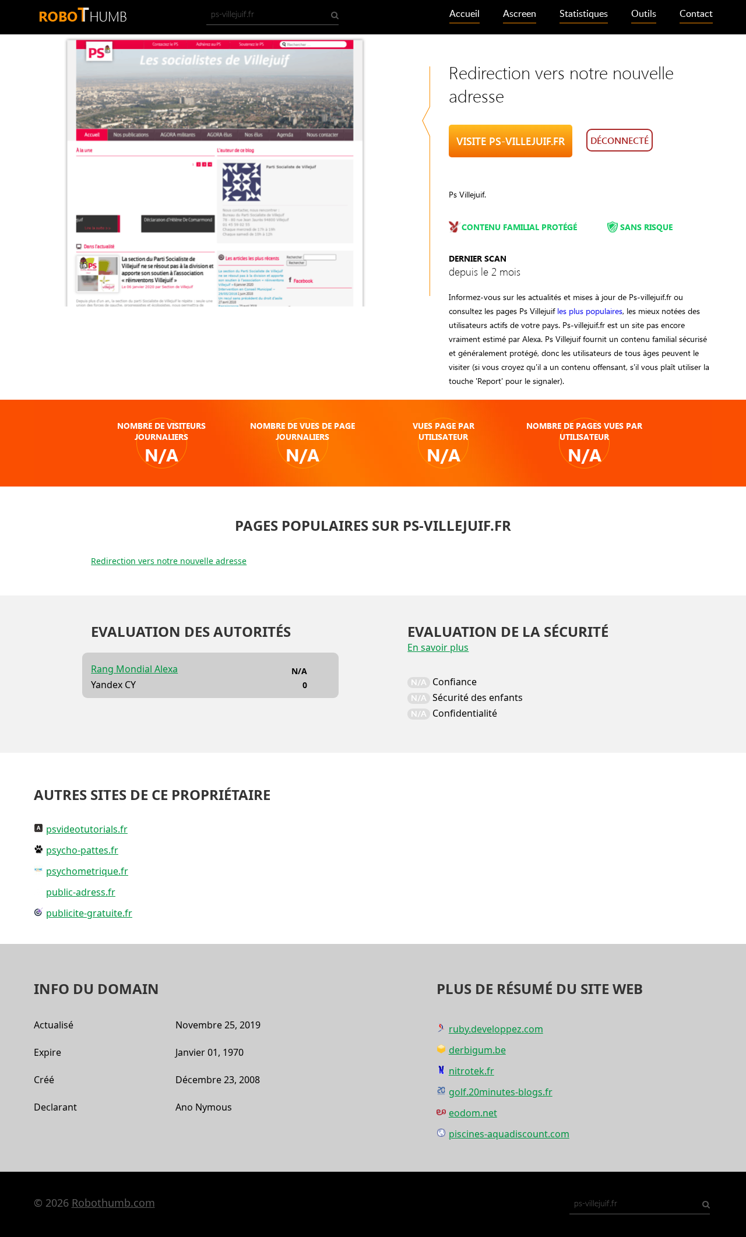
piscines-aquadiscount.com (509, 1133)
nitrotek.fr (471, 1071)
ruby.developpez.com (496, 1029)
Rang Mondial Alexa (134, 668)
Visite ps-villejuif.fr (510, 141)
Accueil (464, 14)
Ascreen (519, 14)
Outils (643, 14)
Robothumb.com (113, 1203)
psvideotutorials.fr (87, 829)
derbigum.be (477, 1050)
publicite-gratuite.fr (89, 913)
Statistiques (584, 14)
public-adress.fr (80, 892)
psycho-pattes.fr (82, 850)
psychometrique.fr (87, 871)
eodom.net (473, 1112)
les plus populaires (589, 310)
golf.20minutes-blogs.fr (501, 1092)
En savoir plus (438, 647)
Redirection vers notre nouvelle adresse (169, 560)
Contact (696, 14)
